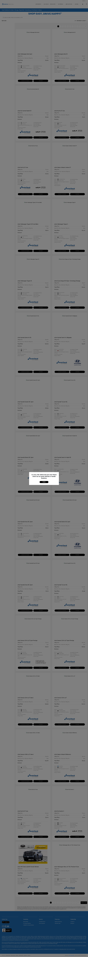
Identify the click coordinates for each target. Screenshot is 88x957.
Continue (44, 482)
